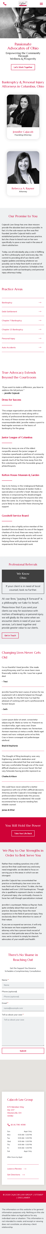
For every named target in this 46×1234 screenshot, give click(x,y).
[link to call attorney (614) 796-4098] (4, 4)
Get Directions (14, 1174)
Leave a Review (14, 1168)
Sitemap (38, 1194)
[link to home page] (23, 3)
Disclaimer (24, 1197)
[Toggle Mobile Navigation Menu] (41, 4)
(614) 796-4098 (18, 1124)
